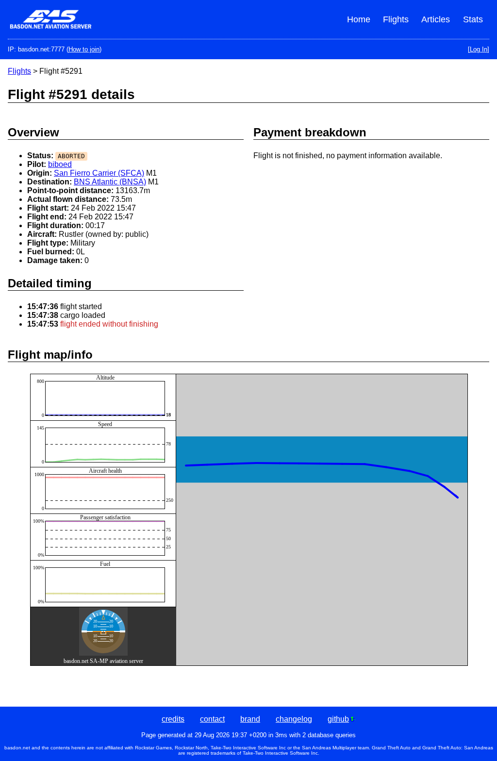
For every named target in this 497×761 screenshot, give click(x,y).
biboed (60, 164)
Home (358, 19)
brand (250, 719)
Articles (435, 19)
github (338, 719)
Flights (396, 19)
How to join (83, 49)
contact (212, 719)
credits (173, 719)
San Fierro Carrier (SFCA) (99, 173)
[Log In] (478, 49)
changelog (294, 719)
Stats (473, 19)
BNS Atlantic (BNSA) (110, 182)
